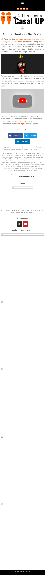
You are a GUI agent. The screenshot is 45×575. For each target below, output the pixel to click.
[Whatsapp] (27, 9)
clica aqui (20, 124)
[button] (22, 2)
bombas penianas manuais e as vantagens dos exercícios (22, 40)
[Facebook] (18, 9)
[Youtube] (24, 9)
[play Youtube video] (22, 101)
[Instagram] (21, 9)
